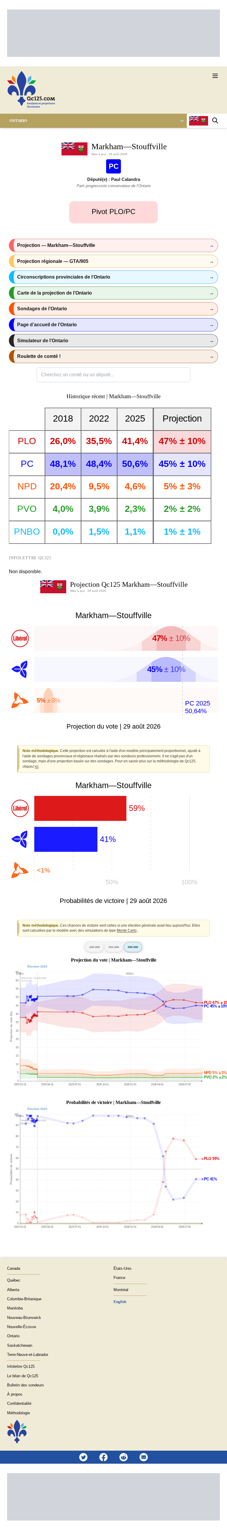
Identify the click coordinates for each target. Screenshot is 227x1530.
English (120, 1301)
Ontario (18, 120)
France (119, 1277)
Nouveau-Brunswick (24, 1317)
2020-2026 (94, 947)
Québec (13, 1280)
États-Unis (123, 1268)
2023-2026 (113, 947)
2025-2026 (133, 947)
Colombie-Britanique (24, 1299)
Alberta (13, 1290)
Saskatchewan (19, 1345)
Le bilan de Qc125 (22, 1376)
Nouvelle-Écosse (21, 1327)
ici (36, 766)
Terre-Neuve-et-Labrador (27, 1354)
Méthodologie (18, 1413)
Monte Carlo (127, 930)
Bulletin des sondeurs (25, 1385)
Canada (13, 1268)
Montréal (121, 1290)
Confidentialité (19, 1403)
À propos (14, 1394)
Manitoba (15, 1308)
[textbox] (113, 374)
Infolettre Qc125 (21, 1366)
